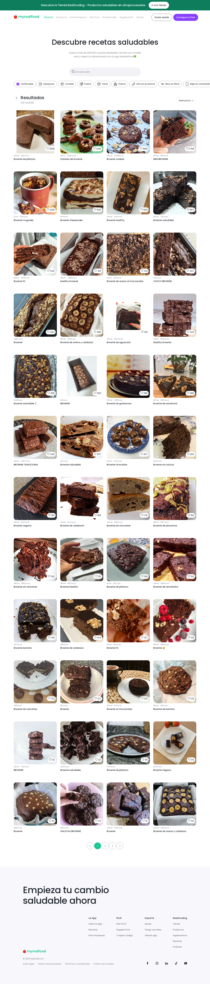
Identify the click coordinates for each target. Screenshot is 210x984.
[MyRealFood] (26, 17)
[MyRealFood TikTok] (176, 964)
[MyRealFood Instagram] (157, 964)
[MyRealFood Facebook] (147, 964)
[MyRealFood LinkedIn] (166, 964)
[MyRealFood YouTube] (185, 964)
